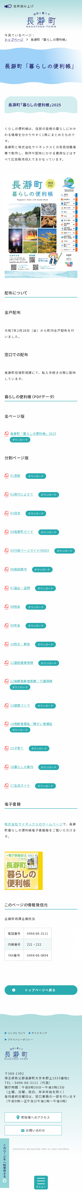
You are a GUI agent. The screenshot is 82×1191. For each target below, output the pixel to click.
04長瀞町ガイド (21, 531)
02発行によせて (21, 494)
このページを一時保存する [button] (4, 1161)
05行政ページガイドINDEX (29, 550)
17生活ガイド (20, 785)
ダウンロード (20, 440)
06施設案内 (18, 569)
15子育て (17, 748)
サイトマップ (39, 1033)
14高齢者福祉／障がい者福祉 (31, 723)
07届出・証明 (20, 588)
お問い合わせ (35, 1130)
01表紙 (15, 475)
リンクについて (17, 1033)
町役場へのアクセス (35, 1117)
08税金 (15, 606)
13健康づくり (20, 705)
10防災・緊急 (20, 644)
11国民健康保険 (21, 662)
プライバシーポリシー (20, 1039)
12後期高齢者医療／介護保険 (31, 681)
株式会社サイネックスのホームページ (34, 824)
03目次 (15, 513)
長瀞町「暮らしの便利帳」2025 (33, 433)
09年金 (15, 625)
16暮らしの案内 (21, 766)
